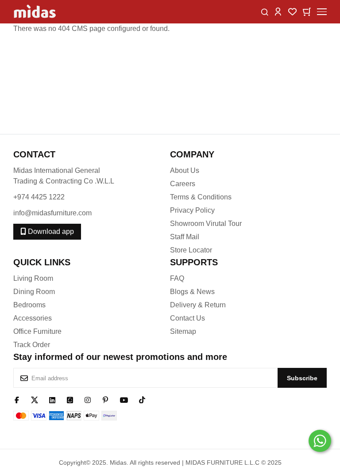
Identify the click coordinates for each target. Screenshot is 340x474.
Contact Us (187, 318)
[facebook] (16, 399)
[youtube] (124, 399)
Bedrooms (29, 305)
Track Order (31, 344)
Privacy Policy (192, 210)
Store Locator (191, 250)
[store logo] (35, 12)
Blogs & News (192, 291)
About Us (184, 170)
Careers (182, 183)
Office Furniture (37, 331)
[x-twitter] (34, 399)
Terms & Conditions (201, 197)
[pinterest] (105, 399)
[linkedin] (52, 399)
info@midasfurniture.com (52, 213)
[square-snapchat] (69, 399)
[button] (278, 11)
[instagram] (87, 399)
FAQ (177, 278)
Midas (118, 462)
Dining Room (34, 291)
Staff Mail (184, 237)
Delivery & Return (198, 305)
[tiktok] (142, 399)
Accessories (32, 318)
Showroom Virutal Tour (206, 223)
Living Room (33, 278)
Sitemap (183, 331)
